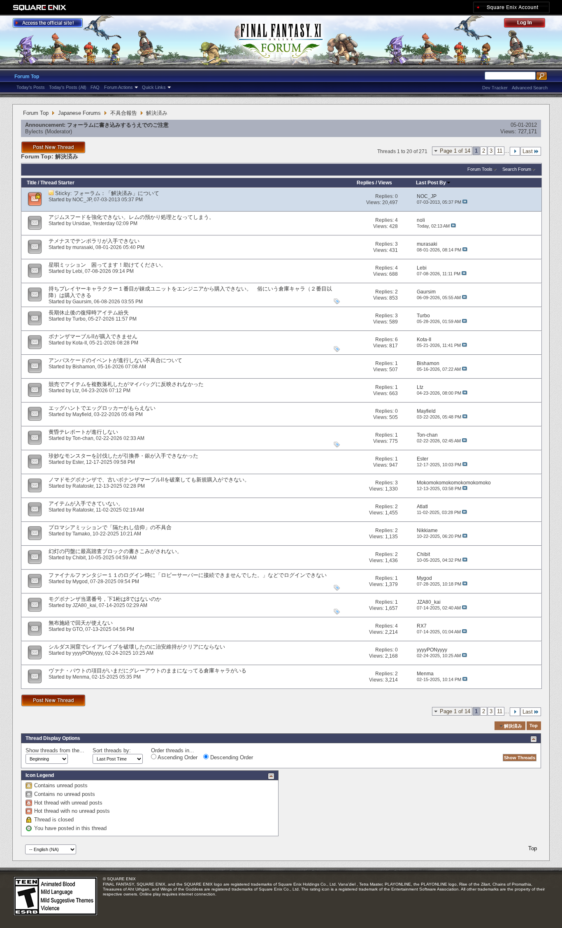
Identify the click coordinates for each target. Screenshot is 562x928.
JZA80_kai (84, 605)
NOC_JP (81, 199)
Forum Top (26, 76)
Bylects (34, 131)
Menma (80, 677)
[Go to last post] (464, 202)
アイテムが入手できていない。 (86, 503)
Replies (365, 183)
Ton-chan (82, 438)
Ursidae (81, 223)
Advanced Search (530, 87)
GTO (77, 629)
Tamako (81, 534)
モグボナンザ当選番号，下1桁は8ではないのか (105, 599)
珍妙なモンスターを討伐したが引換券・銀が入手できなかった (123, 456)
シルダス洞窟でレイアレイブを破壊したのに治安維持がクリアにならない (137, 647)
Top (533, 725)
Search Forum (516, 169)
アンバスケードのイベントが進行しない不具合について (115, 360)
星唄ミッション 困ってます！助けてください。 (107, 265)
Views (385, 183)
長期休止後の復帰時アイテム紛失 (89, 312)
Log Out (529, 24)
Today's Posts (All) (67, 87)
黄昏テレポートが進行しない (83, 432)
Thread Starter (57, 183)
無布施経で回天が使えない (81, 623)
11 (499, 151)
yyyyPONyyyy (87, 653)
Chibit (79, 558)
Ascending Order (176, 757)
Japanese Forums (79, 113)
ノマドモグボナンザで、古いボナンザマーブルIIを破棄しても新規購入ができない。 (149, 480)
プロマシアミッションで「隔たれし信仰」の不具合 (110, 527)
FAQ (95, 87)
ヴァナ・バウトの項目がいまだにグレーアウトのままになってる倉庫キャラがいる (147, 671)
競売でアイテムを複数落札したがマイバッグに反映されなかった (126, 384)
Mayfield (81, 414)
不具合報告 (123, 113)
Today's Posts (30, 87)
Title (32, 183)
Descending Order (231, 757)
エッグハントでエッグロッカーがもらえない (102, 408)
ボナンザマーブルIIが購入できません (93, 336)
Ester (78, 462)
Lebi (77, 271)
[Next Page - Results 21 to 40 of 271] (515, 151)
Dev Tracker (495, 87)
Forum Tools (479, 169)
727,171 (527, 131)
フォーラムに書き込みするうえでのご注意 (118, 125)
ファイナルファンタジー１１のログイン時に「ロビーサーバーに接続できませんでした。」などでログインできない (188, 575)
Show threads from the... (55, 750)
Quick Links (154, 87)
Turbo (79, 319)
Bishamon (83, 367)
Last (528, 151)
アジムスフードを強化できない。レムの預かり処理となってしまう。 (131, 217)
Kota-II (79, 343)
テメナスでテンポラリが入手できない (94, 241)
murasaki (82, 247)
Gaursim (81, 302)
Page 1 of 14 (455, 151)
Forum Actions (118, 87)
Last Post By (431, 183)
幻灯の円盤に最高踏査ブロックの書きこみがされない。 (115, 551)
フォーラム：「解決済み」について (116, 193)
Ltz (75, 390)
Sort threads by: (112, 750)
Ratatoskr (82, 486)
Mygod (80, 581)
